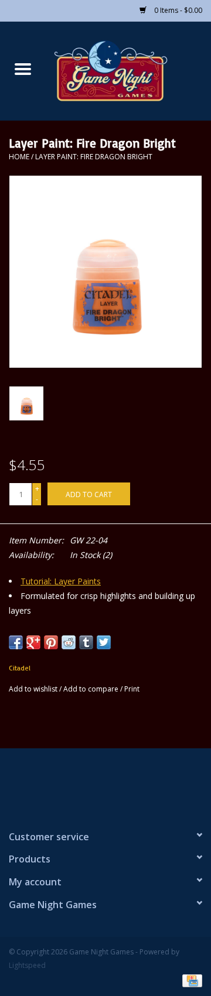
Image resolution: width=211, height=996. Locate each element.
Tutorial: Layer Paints (61, 581)
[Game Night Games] (128, 70)
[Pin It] (51, 642)
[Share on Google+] (33, 642)
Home (19, 157)
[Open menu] (23, 68)
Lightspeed (27, 965)
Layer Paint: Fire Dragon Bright (93, 157)
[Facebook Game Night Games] (105, 784)
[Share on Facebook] (16, 642)
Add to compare (91, 689)
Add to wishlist (34, 689)
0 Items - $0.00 (177, 10)
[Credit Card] (190, 980)
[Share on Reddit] (69, 642)
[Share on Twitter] (104, 642)
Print (131, 689)
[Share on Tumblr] (86, 642)
